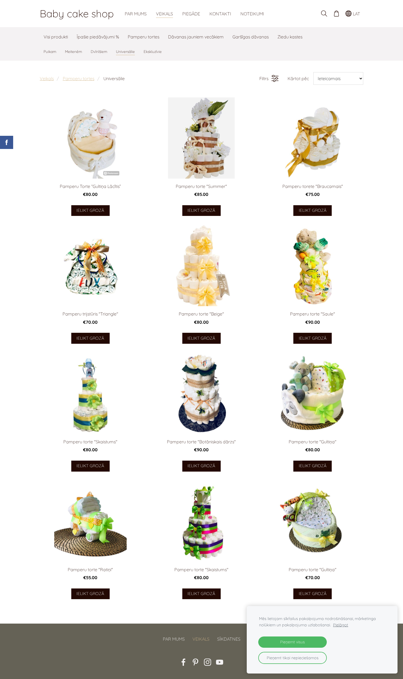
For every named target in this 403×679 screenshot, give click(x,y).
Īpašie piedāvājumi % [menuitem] (98, 37)
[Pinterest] (195, 662)
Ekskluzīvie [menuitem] (153, 51)
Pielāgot (340, 624)
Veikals (47, 78)
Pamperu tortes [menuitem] (143, 37)
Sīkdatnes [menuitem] (228, 639)
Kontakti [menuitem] (220, 13)
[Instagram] (207, 662)
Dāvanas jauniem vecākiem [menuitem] (196, 37)
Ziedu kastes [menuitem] (289, 37)
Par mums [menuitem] (136, 13)
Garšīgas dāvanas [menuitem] (250, 37)
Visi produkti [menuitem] (56, 37)
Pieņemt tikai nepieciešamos (293, 657)
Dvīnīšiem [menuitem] (99, 51)
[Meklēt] (324, 13)
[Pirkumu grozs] (336, 13)
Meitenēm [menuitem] (73, 51)
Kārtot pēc (298, 78)
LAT (356, 13)
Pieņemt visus (292, 641)
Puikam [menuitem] (50, 51)
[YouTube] (219, 662)
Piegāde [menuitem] (191, 13)
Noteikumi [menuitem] (252, 13)
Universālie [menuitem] (125, 51)
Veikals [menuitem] (164, 13)
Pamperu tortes (78, 78)
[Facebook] (183, 662)
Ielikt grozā (90, 210)
